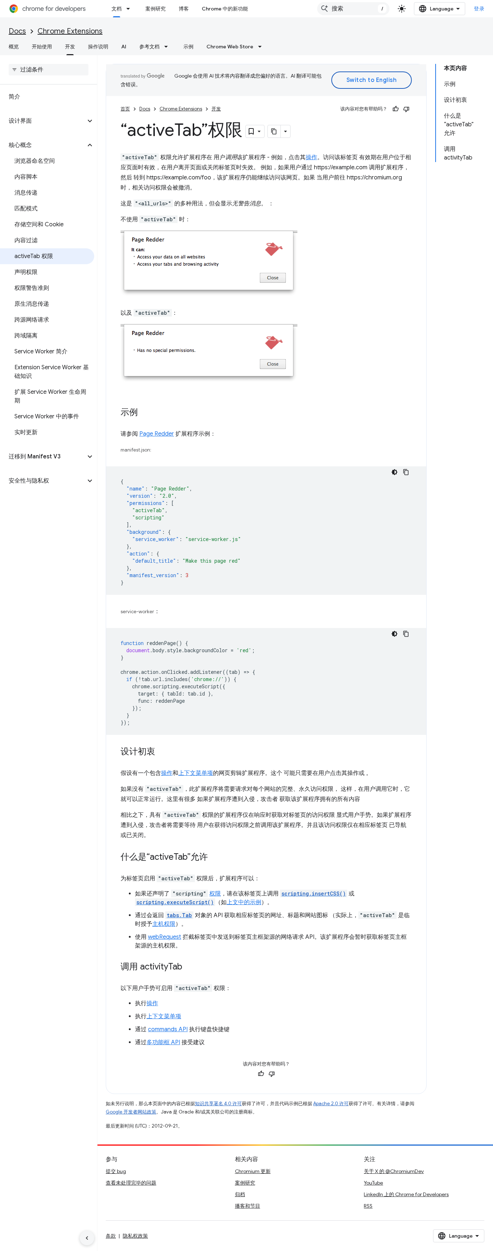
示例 (188, 46)
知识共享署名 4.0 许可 (218, 1103)
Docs (17, 31)
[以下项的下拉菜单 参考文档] (168, 46)
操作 (311, 157)
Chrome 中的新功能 (225, 8)
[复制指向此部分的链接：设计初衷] (162, 752)
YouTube (373, 1183)
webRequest (164, 937)
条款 (111, 1236)
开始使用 (42, 46)
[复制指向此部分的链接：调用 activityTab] (189, 967)
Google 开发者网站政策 (131, 1112)
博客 (184, 8)
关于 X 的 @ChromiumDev (394, 1171)
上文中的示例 (244, 902)
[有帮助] (395, 109)
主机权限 (163, 924)
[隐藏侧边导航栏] (87, 1238)
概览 (14, 46)
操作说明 (98, 46)
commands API (168, 1029)
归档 (240, 1194)
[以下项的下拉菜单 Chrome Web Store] (262, 46)
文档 (117, 8)
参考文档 (149, 46)
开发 (70, 46)
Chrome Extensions (70, 31)
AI (123, 46)
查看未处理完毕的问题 (131, 1183)
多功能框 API (163, 1042)
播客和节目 (247, 1206)
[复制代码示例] (406, 472)
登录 (479, 8)
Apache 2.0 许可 (331, 1103)
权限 (215, 893)
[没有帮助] (406, 109)
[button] (43, 121)
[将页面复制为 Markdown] (274, 131)
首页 (125, 109)
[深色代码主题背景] (394, 472)
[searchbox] (48, 69)
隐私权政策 (135, 1236)
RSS (368, 1206)
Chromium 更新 (253, 1171)
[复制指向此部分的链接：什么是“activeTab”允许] (215, 857)
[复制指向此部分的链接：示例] (145, 413)
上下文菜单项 (195, 773)
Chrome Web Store (229, 46)
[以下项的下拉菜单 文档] (130, 8)
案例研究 (155, 8)
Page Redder (156, 433)
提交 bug (116, 1171)
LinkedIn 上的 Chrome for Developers (406, 1194)
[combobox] (353, 8)
